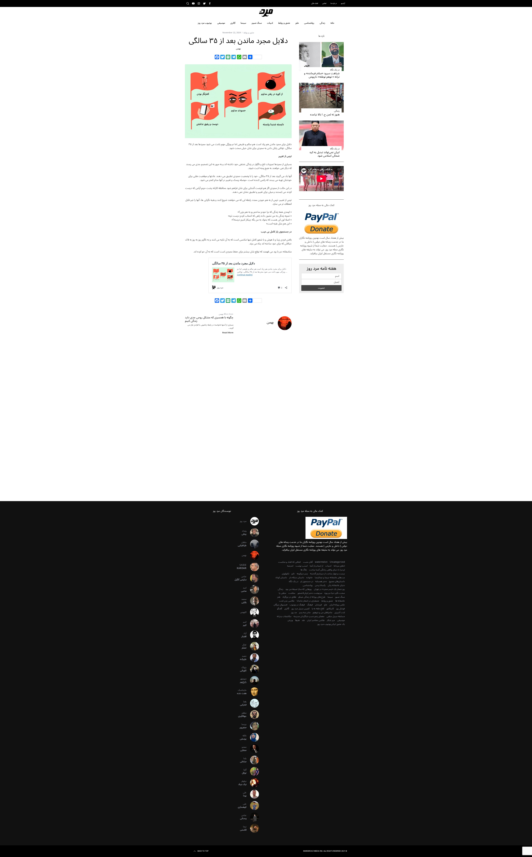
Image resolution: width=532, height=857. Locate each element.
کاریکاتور (330, 608)
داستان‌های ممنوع (337, 581)
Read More (227, 333)
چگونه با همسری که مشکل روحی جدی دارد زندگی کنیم (209, 319)
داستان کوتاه (281, 577)
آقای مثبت (308, 562)
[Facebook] (217, 57)
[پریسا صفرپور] (252, 725)
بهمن (238, 48)
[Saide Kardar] (252, 566)
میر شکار (331, 620)
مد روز (294, 612)
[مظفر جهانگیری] (252, 714)
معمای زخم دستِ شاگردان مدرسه (309, 616)
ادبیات (328, 566)
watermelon (321, 562)
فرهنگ (310, 604)
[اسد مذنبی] (252, 589)
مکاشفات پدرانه (284, 616)
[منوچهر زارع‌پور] (252, 680)
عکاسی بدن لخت (287, 600)
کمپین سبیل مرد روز (300, 608)
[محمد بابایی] (252, 600)
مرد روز (243, 521)
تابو (293, 573)
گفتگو (279, 608)
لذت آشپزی (339, 612)
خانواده (309, 577)
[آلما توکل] (252, 771)
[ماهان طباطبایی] (252, 544)
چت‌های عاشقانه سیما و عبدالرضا (330, 577)
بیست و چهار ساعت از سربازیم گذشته (327, 573)
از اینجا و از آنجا (316, 566)
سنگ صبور (340, 597)
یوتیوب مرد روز (324, 624)
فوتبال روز (340, 608)
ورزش (290, 620)
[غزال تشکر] (252, 646)
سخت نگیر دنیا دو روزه (334, 593)
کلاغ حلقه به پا (318, 608)
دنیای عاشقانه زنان (336, 585)
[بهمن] (252, 555)
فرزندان (318, 604)
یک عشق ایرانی (338, 624)
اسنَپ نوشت (302, 566)
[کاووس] (252, 612)
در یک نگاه (335, 70)
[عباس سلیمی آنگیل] (252, 578)
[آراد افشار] (252, 635)
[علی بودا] (252, 794)
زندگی (337, 111)
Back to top (203, 851)
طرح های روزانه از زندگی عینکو (311, 597)
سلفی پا (282, 593)
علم (325, 604)
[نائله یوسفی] (252, 737)
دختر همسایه (321, 581)
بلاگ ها (303, 569)
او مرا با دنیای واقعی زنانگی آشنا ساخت (327, 569)
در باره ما (334, 3)
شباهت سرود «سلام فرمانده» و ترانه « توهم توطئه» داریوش (322, 75)
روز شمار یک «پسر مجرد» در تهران (329, 589)
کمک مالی (314, 3)
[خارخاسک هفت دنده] (252, 691)
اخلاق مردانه (339, 566)
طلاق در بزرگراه (289, 597)
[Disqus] (238, 381)
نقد (303, 620)
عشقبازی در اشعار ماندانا (308, 600)
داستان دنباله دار (296, 577)
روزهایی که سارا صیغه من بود (298, 589)
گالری (286, 608)
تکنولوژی (285, 573)
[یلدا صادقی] (252, 760)
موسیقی (341, 620)
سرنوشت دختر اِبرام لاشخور (309, 593)
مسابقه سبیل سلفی (336, 616)
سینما (330, 597)
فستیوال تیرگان (280, 604)
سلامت (291, 593)
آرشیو (343, 3)
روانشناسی (308, 585)
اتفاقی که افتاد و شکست (289, 562)
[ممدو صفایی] (252, 748)
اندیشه (290, 566)
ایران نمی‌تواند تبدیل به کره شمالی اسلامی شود (325, 154)
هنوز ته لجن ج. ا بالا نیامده (325, 114)
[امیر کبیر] (252, 623)
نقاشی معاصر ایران (316, 620)
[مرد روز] (252, 521)
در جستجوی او (306, 581)
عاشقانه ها (340, 600)
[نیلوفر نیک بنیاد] (252, 782)
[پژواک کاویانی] (252, 669)
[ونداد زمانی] (252, 532)
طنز (278, 597)
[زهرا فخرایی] (252, 703)
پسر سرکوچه (302, 573)
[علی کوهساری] (252, 805)
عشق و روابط (249, 33)
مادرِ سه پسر (304, 612)
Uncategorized (337, 562)
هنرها (297, 620)
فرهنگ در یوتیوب (297, 604)
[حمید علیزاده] (252, 657)
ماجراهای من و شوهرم (322, 612)
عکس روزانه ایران (337, 604)
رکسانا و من (320, 585)
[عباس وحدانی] (252, 816)
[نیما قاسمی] (252, 828)
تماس (324, 3)
